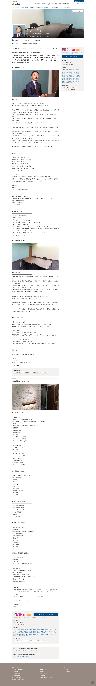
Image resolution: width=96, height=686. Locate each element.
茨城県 (15, 631)
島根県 (18, 634)
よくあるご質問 (17, 677)
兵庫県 (26, 632)
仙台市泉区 (35, 650)
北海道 (18, 629)
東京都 (42, 629)
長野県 (30, 631)
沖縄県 (23, 635)
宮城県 (15, 629)
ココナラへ (15, 1)
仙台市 (39, 650)
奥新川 (23, 656)
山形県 (34, 629)
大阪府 (22, 632)
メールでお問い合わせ (47, 614)
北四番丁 (27, 656)
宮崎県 (15, 635)
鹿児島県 (19, 635)
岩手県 (26, 629)
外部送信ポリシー (44, 675)
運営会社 (68, 669)
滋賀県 (34, 632)
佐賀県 (42, 634)
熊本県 (50, 634)
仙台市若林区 (23, 650)
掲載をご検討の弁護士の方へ (47, 677)
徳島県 (34, 634)
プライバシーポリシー (45, 673)
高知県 (30, 634)
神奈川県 (47, 629)
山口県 (54, 632)
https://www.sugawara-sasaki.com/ (22, 601)
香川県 (22, 634)
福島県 (38, 629)
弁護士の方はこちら (79, 1)
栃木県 (18, 631)
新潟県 (26, 631)
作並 (20, 656)
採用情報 (68, 671)
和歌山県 (43, 632)
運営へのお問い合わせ (19, 679)
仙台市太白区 (29, 650)
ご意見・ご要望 (43, 669)
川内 (18, 656)
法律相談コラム (17, 673)
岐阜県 (15, 632)
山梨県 (34, 631)
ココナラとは (17, 675)
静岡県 (53, 631)
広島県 (47, 632)
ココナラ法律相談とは (19, 669)
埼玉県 (54, 629)
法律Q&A (16, 671)
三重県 (18, 632)
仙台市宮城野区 (17, 650)
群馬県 (22, 631)
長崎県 (46, 634)
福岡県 (38, 634)
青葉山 (15, 656)
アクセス (55, 48)
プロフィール (16, 48)
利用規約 (42, 671)
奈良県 (38, 632)
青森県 (22, 629)
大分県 (53, 634)
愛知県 (50, 631)
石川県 (38, 631)
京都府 (30, 632)
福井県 (46, 631)
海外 (27, 635)
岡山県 (51, 632)
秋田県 (30, 629)
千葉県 (51, 629)
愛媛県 (26, 634)
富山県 (42, 631)
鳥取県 (15, 634)
